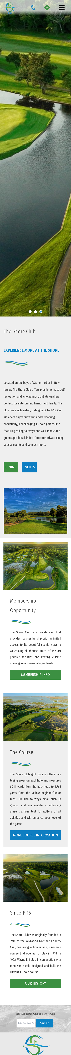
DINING (11, 467)
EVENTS (29, 467)
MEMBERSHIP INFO (35, 674)
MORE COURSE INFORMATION (35, 835)
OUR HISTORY (35, 983)
